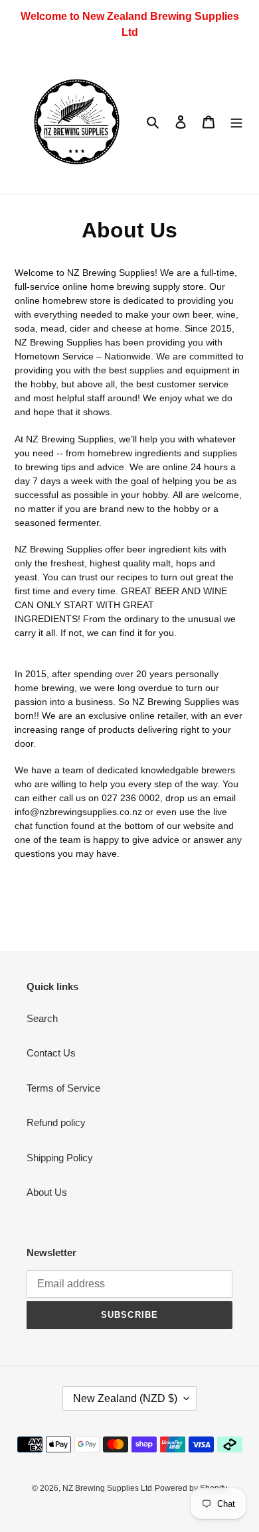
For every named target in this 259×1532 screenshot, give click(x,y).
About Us (47, 1192)
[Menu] (236, 121)
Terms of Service (63, 1088)
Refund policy (56, 1122)
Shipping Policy (60, 1157)
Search (42, 1018)
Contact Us (51, 1052)
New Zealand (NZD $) (125, 1398)
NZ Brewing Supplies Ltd (107, 1488)
